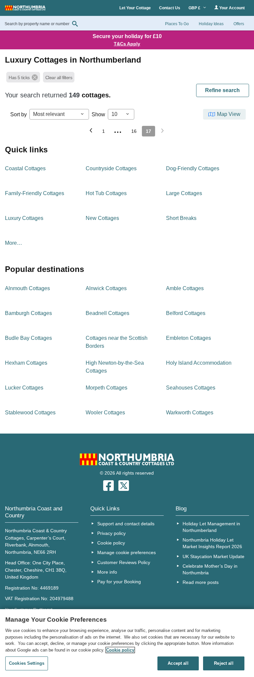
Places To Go (177, 24)
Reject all (223, 663)
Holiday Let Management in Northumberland (211, 527)
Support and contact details (125, 523)
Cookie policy (111, 543)
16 (134, 131)
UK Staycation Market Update (213, 556)
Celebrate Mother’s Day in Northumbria (210, 569)
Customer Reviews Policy (123, 562)
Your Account (231, 8)
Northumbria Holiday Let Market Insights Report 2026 (212, 543)
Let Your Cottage (135, 8)
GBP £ (195, 8)
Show (98, 114)
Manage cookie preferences (126, 552)
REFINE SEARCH (222, 90)
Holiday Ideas (211, 24)
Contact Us (169, 8)
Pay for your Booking (119, 581)
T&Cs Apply (127, 43)
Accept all (178, 663)
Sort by (18, 114)
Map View (228, 114)
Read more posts (201, 582)
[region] (127, 643)
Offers (238, 24)
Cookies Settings (26, 663)
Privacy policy (111, 533)
